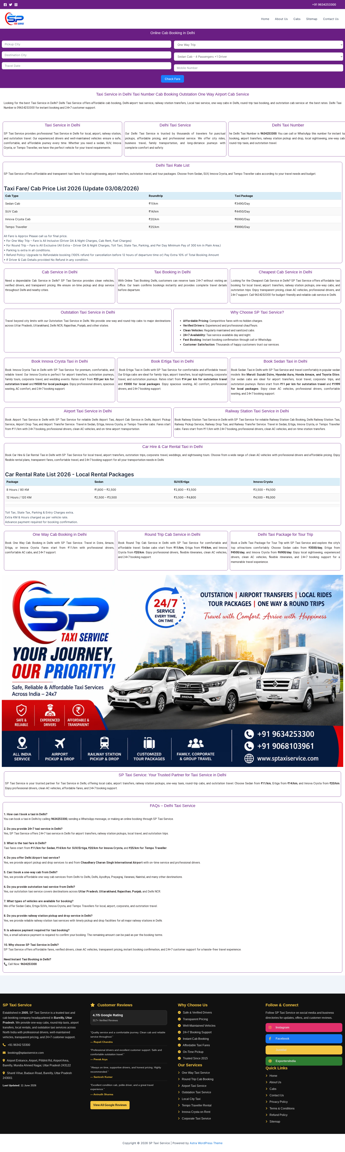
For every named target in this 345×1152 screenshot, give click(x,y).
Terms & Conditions (282, 1108)
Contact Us (331, 19)
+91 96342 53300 (19, 1044)
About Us (281, 19)
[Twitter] (10, 4)
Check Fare (172, 79)
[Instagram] (16, 4)
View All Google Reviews (110, 1105)
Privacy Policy (278, 1101)
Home (265, 19)
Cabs (296, 19)
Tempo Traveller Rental (196, 1105)
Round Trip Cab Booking (197, 1079)
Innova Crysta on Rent (195, 1111)
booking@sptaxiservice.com (26, 1052)
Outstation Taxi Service (196, 1092)
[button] (324, 4)
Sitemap (311, 19)
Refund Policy (278, 1114)
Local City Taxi (191, 1098)
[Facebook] (5, 4)
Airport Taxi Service (193, 1085)
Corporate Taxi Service (196, 1118)
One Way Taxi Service (195, 1072)
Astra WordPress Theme (206, 1143)
